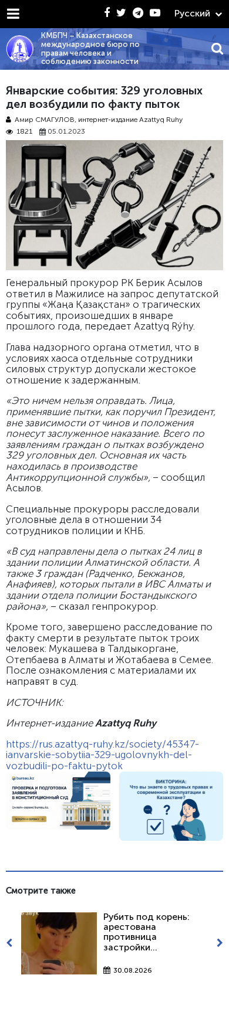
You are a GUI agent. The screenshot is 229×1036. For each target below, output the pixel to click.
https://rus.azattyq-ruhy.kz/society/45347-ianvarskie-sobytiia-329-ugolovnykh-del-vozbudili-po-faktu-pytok (102, 755)
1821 (24, 131)
